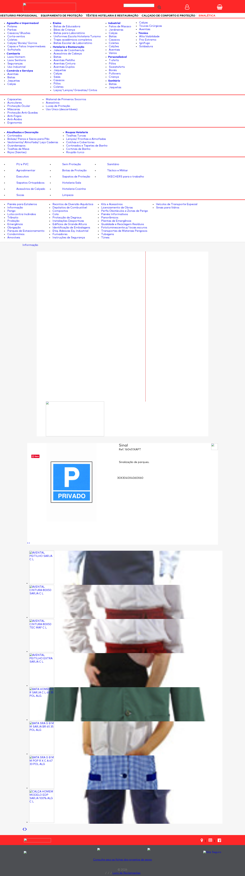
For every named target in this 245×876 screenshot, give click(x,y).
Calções (113, 46)
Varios (112, 53)
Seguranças (15, 63)
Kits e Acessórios (111, 204)
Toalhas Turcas (76, 135)
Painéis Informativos (114, 214)
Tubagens (107, 234)
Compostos (60, 211)
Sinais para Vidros (167, 207)
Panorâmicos (109, 217)
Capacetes (14, 99)
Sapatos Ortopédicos (30, 182)
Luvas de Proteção (57, 106)
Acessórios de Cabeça (67, 53)
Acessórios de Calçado (30, 189)
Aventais (12, 74)
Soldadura (145, 46)
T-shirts (113, 60)
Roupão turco (75, 152)
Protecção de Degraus (67, 217)
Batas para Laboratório (69, 33)
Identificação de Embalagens (71, 227)
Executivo (22, 176)
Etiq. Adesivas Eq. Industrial (70, 231)
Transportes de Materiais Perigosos (123, 231)
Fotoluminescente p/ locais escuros (123, 227)
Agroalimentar (25, 170)
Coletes (12, 39)
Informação (15, 207)
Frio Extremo (147, 39)
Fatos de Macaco (119, 26)
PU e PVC (22, 164)
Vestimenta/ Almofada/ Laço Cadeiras (32, 142)
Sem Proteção (71, 164)
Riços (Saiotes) (16, 152)
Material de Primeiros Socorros (65, 99)
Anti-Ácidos (14, 119)
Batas (11, 77)
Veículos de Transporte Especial (176, 204)
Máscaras (13, 109)
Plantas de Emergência (115, 221)
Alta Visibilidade (149, 36)
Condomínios (15, 234)
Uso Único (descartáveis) (61, 109)
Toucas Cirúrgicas (150, 26)
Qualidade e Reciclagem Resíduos (122, 224)
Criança (113, 77)
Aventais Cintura (64, 63)
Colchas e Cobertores (80, 142)
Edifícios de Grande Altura (69, 224)
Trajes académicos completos (72, 39)
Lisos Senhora (16, 60)
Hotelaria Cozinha (74, 189)
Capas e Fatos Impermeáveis (26, 46)
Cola (55, 214)
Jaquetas (13, 80)
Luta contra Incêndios (21, 214)
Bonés (112, 70)
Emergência (15, 224)
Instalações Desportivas (68, 221)
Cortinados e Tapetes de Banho (87, 145)
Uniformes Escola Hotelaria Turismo (77, 36)
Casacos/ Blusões (18, 33)
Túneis (105, 237)
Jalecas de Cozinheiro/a (68, 50)
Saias (56, 77)
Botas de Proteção (74, 170)
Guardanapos (16, 145)
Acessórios (52, 102)
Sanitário (112, 164)
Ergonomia (14, 122)
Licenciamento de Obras (116, 207)
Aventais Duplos (64, 67)
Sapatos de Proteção (76, 176)
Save (37, 456)
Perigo (11, 211)
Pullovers (114, 73)
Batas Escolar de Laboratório (72, 43)
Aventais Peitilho (64, 60)
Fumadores (60, 234)
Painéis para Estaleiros (22, 204)
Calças (11, 84)
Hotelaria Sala (71, 182)
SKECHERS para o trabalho (125, 176)
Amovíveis (13, 237)
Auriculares (14, 102)
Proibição (13, 221)
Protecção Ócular (18, 106)
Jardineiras (115, 29)
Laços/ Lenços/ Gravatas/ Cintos (75, 90)
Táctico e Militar (117, 170)
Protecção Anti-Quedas (22, 112)
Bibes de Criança (64, 29)
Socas (20, 195)
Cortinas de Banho (78, 149)
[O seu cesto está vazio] (219, 6)
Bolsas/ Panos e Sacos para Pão (28, 139)
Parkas (11, 29)
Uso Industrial (16, 67)
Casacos (58, 80)
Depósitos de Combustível (69, 207)
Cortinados (14, 135)
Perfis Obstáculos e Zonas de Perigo (124, 211)
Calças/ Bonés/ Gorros (22, 43)
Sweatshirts (116, 67)
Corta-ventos (16, 36)
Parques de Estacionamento (25, 231)
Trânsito (12, 217)
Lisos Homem (16, 57)
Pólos (57, 83)
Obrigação (14, 227)
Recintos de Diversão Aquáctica (72, 204)
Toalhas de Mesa (18, 149)
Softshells (14, 49)
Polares (12, 26)
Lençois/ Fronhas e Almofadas (86, 139)
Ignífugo (144, 43)
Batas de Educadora (66, 26)
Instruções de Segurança (68, 237)
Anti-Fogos (14, 116)
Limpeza (67, 195)
